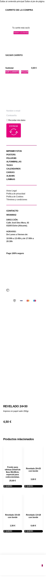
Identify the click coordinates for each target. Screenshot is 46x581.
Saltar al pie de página (34, 1)
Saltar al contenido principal (12, 1)
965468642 (11, 215)
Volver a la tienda (21, 33)
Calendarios (13, 169)
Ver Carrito (12, 72)
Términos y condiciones (16, 199)
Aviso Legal (11, 191)
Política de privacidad (15, 194)
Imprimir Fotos (14, 151)
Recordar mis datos (16, 120)
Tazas (9, 165)
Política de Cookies (14, 197)
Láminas (10, 179)
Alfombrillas (13, 162)
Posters (11, 155)
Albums (10, 176)
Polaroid (11, 158)
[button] (14, 55)
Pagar (24, 72)
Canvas (10, 172)
